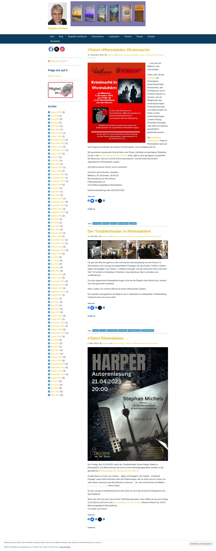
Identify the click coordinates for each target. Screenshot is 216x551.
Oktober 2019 (57, 371)
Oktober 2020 (57, 329)
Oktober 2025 (57, 147)
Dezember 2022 (58, 240)
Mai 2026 (55, 123)
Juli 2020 (55, 340)
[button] (94, 249)
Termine (128, 36)
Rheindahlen (123, 223)
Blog (61, 36)
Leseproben (114, 36)
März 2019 (55, 395)
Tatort (142, 55)
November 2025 (58, 143)
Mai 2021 (55, 305)
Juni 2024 (55, 188)
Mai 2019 (55, 388)
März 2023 (55, 229)
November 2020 (58, 326)
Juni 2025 (55, 160)
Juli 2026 (55, 116)
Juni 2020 (55, 343)
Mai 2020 (55, 347)
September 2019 (58, 374)
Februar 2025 (57, 167)
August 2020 (56, 336)
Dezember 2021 (58, 281)
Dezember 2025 (58, 140)
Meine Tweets (54, 76)
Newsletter (55, 41)
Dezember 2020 (58, 323)
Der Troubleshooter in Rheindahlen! (119, 231)
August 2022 (56, 254)
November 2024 (58, 178)
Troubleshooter (151, 55)
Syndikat (151, 78)
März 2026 (55, 129)
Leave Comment (154, 236)
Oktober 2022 (57, 247)
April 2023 (55, 226)
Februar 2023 (57, 233)
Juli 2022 (55, 257)
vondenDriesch (148, 331)
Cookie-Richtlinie (65, 547)
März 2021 (55, 312)
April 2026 (55, 126)
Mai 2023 (55, 223)
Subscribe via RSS (58, 61)
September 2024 (58, 181)
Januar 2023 (56, 236)
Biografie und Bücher (77, 36)
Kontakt (151, 36)
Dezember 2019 (58, 364)
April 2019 (55, 392)
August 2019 (56, 378)
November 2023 (58, 205)
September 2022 (58, 250)
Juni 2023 (55, 219)
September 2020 (58, 333)
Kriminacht (97, 223)
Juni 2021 (55, 302)
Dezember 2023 (58, 202)
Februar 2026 (57, 133)
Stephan (110, 55)
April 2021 (55, 309)
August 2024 (56, 185)
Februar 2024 (57, 198)
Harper (120, 55)
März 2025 (55, 164)
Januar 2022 (56, 278)
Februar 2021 (57, 316)
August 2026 (56, 112)
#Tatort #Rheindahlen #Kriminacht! (119, 50)
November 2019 (58, 367)
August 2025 (56, 154)
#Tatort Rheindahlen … (108, 338)
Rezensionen (98, 36)
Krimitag (106, 223)
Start (52, 36)
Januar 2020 (56, 361)
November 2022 (58, 243)
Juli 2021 (55, 298)
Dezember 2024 (58, 174)
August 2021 (56, 295)
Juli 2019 (55, 381)
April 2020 (55, 350)
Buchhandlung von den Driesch (113, 155)
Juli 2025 (55, 157)
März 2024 (55, 195)
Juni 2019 (55, 385)
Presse (139, 36)
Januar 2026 (56, 136)
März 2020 (55, 354)
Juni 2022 (55, 260)
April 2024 (55, 192)
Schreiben (135, 55)
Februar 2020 (57, 357)
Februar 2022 (57, 274)
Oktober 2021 (57, 288)
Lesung (127, 55)
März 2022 (55, 271)
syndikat (133, 223)
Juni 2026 (55, 119)
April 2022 (55, 267)
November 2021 (58, 285)
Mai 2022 (55, 264)
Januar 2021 (56, 319)
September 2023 (58, 212)
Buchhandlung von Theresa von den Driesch (119, 471)
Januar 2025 (56, 171)
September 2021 (58, 292)
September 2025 (58, 150)
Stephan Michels (58, 28)
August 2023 (56, 216)
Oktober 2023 (57, 209)
